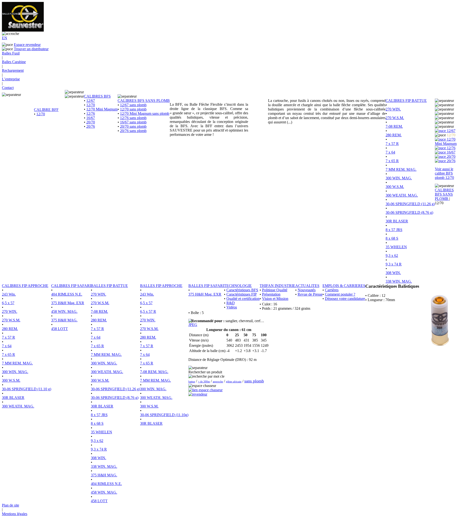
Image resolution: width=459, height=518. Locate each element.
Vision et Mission (275, 299)
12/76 (90, 113)
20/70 (90, 122)
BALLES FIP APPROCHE (161, 286)
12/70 (40, 114)
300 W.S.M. (395, 187)
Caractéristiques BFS (242, 290)
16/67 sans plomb (133, 122)
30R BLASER (397, 221)
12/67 (90, 101)
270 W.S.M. (395, 118)
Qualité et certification (243, 299)
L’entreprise (11, 79)
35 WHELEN (396, 247)
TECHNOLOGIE (238, 286)
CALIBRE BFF (46, 110)
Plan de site (10, 505)
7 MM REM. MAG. (401, 169)
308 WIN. (393, 273)
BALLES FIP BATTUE (109, 286)
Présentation (271, 294)
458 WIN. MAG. (64, 311)
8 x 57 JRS (394, 230)
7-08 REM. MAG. (154, 372)
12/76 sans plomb (133, 118)
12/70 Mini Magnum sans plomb (144, 113)
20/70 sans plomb (133, 126)
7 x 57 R (392, 144)
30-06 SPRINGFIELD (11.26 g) (410, 204)
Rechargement (13, 70)
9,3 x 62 (392, 255)
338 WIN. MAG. (399, 281)
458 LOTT (59, 329)
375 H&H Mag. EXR (67, 303)
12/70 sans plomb (133, 109)
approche (218, 381)
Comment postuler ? (340, 294)
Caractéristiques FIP (241, 294)
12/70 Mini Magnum (102, 109)
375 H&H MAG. (64, 320)
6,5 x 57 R (148, 311)
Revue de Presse (310, 294)
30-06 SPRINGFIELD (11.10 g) (26, 389)
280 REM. (394, 135)
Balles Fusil (11, 53)
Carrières (332, 290)
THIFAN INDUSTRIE (277, 286)
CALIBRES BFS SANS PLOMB (144, 101)
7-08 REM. (394, 126)
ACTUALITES (307, 286)
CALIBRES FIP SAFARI (71, 286)
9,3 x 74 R (394, 264)
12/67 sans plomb (133, 105)
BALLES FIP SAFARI (206, 286)
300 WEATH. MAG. (402, 195)
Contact (8, 88)
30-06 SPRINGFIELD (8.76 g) (409, 212)
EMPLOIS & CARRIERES (343, 286)
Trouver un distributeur (31, 49)
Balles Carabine (14, 62)
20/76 (90, 126)
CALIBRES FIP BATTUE (406, 101)
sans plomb (254, 381)
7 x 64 (390, 152)
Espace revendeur (27, 45)
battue (191, 381)
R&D (230, 303)
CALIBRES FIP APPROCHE (25, 286)
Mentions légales (14, 514)
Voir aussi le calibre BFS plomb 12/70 (444, 173)
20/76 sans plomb (133, 131)
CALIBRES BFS (97, 96)
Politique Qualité (274, 290)
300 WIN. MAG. (399, 178)
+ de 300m (204, 381)
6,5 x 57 (8, 303)
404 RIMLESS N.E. (66, 294)
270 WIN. (393, 109)
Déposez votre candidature (345, 299)
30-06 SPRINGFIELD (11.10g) (164, 415)
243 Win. (9, 294)
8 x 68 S (392, 238)
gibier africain (233, 381)
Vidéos (231, 307)
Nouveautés (307, 290)
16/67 (90, 118)
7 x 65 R (392, 161)
